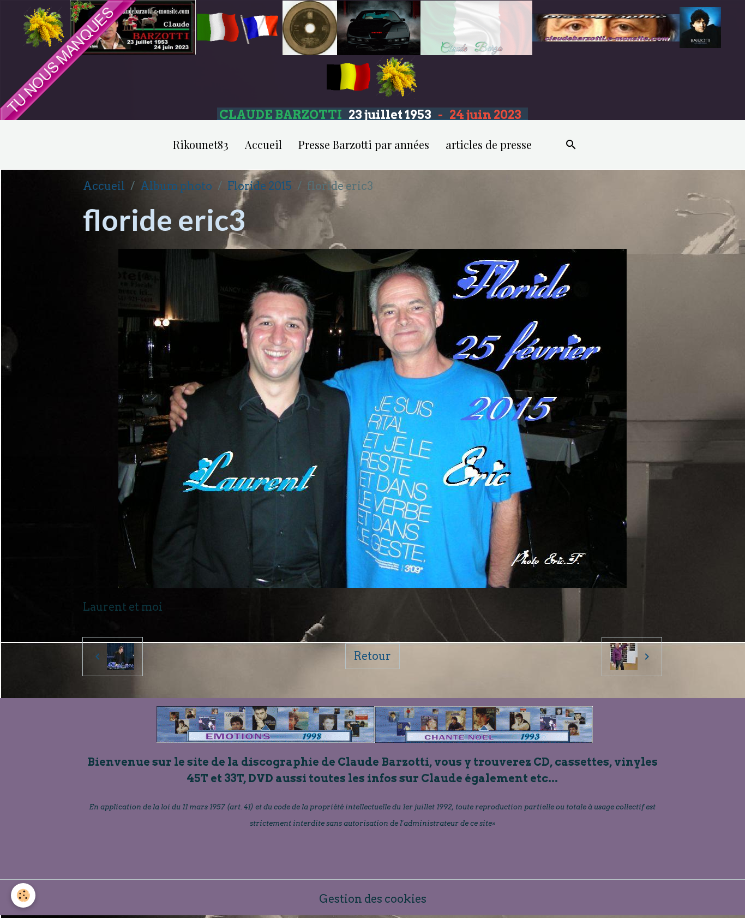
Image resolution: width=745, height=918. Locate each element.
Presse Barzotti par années (363, 144)
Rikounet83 (201, 144)
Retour (372, 656)
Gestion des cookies (372, 898)
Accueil (263, 144)
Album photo (176, 186)
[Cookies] (23, 895)
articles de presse (489, 144)
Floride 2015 (259, 186)
